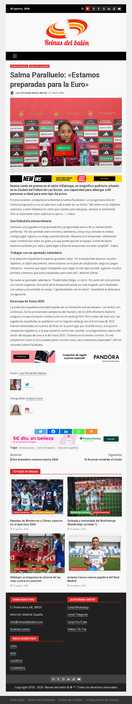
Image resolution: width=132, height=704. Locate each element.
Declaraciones (26, 447)
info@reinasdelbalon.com (26, 622)
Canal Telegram (77, 614)
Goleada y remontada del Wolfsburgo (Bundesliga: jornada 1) (94, 497)
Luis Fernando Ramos (33, 373)
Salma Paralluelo (46, 447)
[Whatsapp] (79, 431)
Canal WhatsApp (78, 607)
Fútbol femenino (19, 66)
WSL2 (41, 569)
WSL (34, 569)
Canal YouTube (77, 622)
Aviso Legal (17, 700)
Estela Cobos (34, 398)
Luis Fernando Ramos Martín (31, 92)
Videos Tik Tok (77, 629)
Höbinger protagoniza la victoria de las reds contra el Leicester (37, 553)
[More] (91, 431)
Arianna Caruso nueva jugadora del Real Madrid (94, 553)
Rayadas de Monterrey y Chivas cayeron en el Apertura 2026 (37, 497)
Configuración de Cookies (102, 700)
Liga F (92, 569)
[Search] (82, 8)
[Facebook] (53, 431)
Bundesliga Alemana (81, 512)
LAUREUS (16, 661)
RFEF (13, 653)
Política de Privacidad (41, 700)
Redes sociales (87, 8)
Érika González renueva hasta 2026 (34, 457)
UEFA (13, 646)
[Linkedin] (66, 431)
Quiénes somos (20, 629)
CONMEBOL (18, 668)
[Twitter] (41, 431)
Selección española (39, 66)
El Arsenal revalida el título (103, 457)
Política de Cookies (70, 700)
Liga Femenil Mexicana (43, 512)
